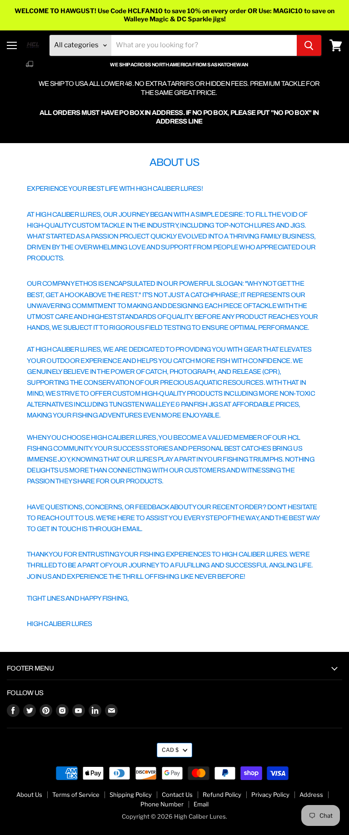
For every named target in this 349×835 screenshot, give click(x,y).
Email (201, 804)
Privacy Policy (270, 794)
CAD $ (170, 749)
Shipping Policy (131, 794)
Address (311, 794)
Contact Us (177, 794)
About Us (29, 794)
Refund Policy (222, 794)
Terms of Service (76, 794)
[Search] (309, 45)
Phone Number (162, 804)
